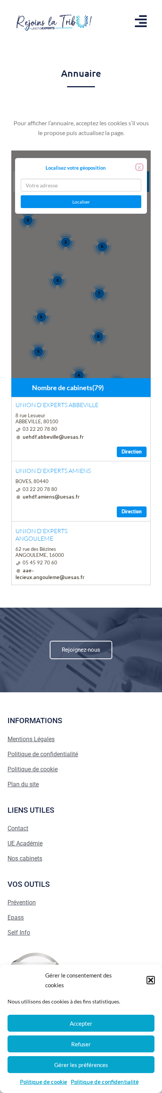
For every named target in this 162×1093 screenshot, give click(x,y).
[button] (150, 980)
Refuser (81, 1044)
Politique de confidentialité (105, 1082)
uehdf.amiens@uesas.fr (51, 497)
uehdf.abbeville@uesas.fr (53, 437)
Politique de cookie (43, 1082)
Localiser (81, 202)
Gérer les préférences (81, 1064)
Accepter (81, 1023)
